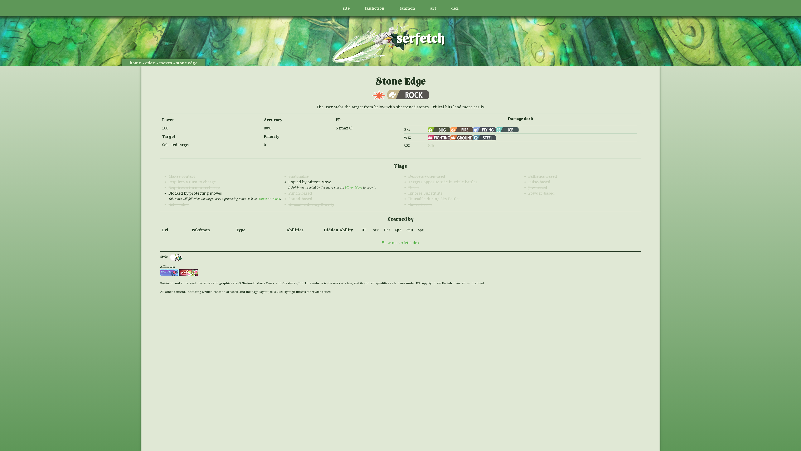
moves (165, 62)
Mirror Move (353, 187)
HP (363, 230)
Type (241, 229)
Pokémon (201, 229)
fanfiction (374, 8)
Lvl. (165, 229)
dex (454, 8)
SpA (398, 230)
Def (387, 230)
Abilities (295, 229)
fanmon (407, 8)
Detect (276, 199)
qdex (150, 62)
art (433, 8)
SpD (410, 230)
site (346, 8)
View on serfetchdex (400, 242)
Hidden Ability (338, 229)
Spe (421, 230)
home (135, 62)
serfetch (420, 37)
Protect (262, 199)
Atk (376, 230)
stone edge (187, 62)
